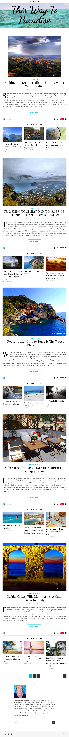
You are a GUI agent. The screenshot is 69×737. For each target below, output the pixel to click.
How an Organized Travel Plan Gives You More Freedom (55, 531)
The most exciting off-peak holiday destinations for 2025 (12, 659)
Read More (34, 112)
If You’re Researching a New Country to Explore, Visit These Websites (55, 145)
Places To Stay (34, 464)
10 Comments (39, 90)
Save (62, 119)
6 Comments (39, 219)
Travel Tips (34, 208)
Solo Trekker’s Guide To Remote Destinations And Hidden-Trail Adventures (33, 530)
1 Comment (39, 604)
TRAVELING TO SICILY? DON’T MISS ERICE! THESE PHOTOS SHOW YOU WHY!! (34, 213)
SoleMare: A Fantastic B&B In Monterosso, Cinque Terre (34, 469)
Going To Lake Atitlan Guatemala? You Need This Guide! (12, 146)
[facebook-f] (30, 1)
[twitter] (33, 1)
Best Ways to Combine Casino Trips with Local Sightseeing (33, 145)
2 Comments (39, 475)
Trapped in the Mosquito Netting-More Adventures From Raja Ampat (55, 275)
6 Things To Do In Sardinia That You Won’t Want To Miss (34, 84)
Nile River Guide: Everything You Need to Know (33, 659)
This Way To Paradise (34, 15)
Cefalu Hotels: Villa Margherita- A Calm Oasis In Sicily (35, 598)
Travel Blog (34, 79)
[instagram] (35, 1)
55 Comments (38, 349)
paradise (8, 119)
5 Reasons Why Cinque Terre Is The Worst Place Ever (34, 343)
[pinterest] (38, 1)
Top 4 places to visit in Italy (34, 271)
